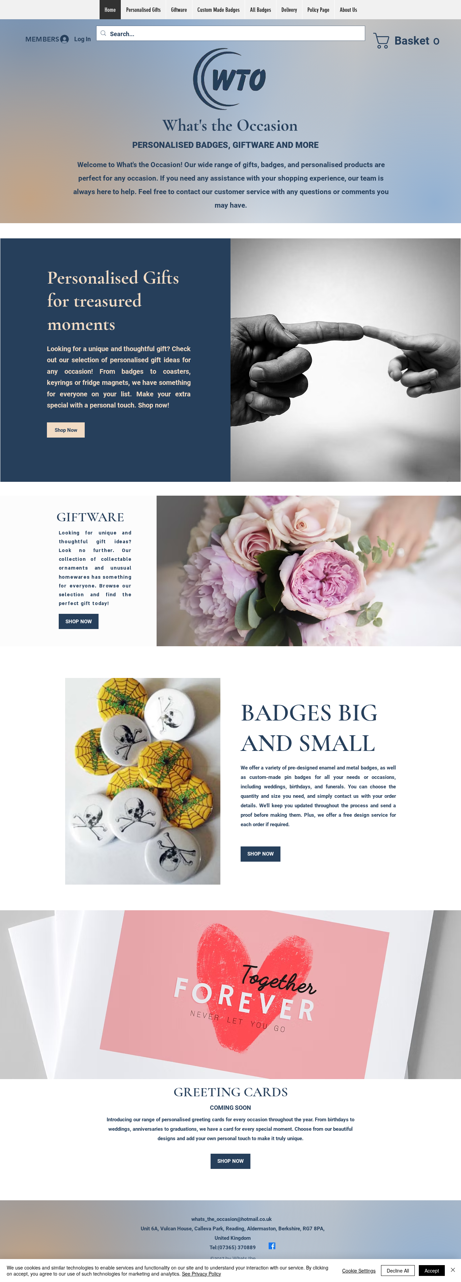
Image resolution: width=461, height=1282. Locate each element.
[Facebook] (272, 1245)
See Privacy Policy (201, 1273)
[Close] (453, 1270)
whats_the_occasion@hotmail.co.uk (231, 1219)
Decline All (398, 1270)
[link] (409, 41)
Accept (432, 1270)
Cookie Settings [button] (359, 1270)
